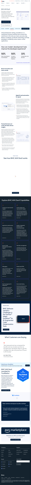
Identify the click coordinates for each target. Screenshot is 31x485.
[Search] (29, 461)
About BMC (2, 450)
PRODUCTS (2, 5)
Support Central (18, 450)
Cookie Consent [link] (3, 478)
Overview (2, 28)
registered (26, 481)
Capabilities (12, 28)
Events (9, 450)
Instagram (4, 468)
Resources (25, 454)
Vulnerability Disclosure (19, 452)
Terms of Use (26, 480)
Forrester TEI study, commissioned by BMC (23, 62)
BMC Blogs (4, 466)
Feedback (9, 452)
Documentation (25, 452)
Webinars (2, 452)
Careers (2, 454)
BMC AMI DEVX (8, 5)
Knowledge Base (26, 450)
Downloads (17, 454)
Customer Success (17, 28)
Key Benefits (7, 28)
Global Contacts (10, 454)
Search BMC (18, 459)
